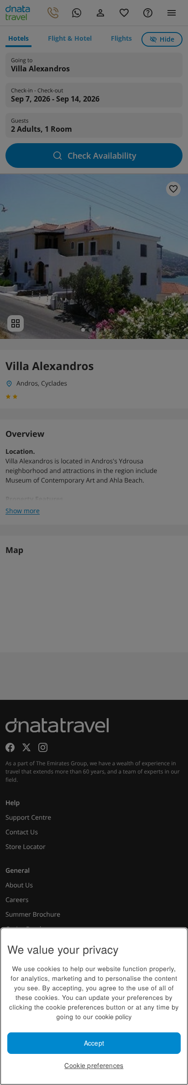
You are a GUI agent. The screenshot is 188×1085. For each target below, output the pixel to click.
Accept (94, 1042)
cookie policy (113, 1016)
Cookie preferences (93, 1065)
